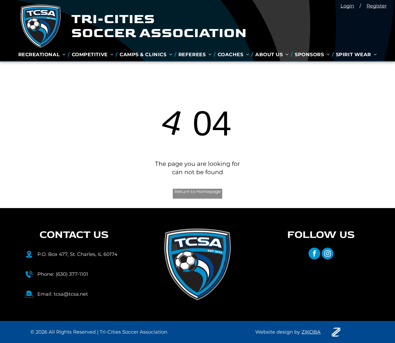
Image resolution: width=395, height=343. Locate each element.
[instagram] (327, 254)
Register (377, 6)
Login (347, 6)
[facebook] (314, 254)
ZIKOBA (311, 332)
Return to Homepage (197, 191)
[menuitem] (43, 54)
